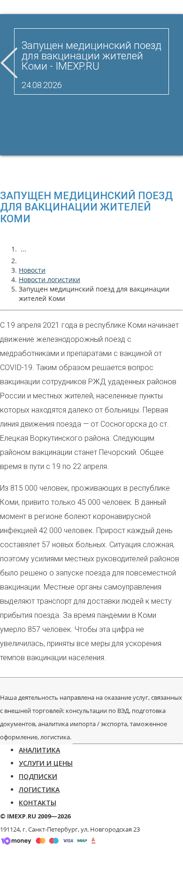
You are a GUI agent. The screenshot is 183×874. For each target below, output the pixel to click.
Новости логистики (49, 279)
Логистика (39, 789)
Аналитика (39, 749)
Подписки (38, 776)
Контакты (37, 802)
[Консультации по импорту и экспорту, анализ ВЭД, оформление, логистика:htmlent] (23, 260)
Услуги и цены (46, 763)
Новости (32, 270)
